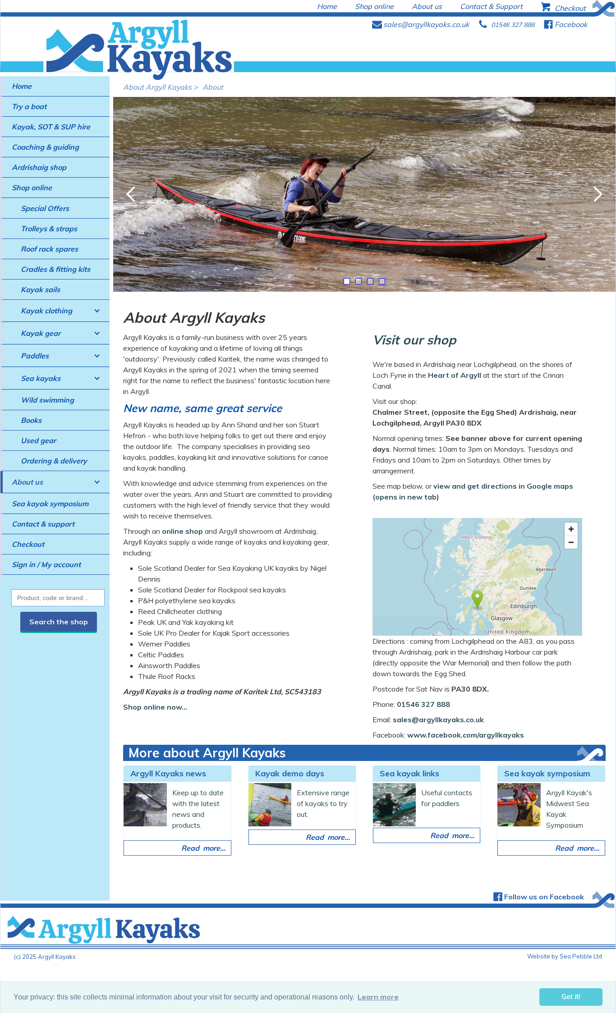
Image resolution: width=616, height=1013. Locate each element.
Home (22, 86)
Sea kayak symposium (50, 503)
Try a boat (29, 106)
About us (27, 481)
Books (31, 420)
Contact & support (43, 523)
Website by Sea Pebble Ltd (564, 956)
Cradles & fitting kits (55, 269)
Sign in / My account (46, 564)
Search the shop (58, 621)
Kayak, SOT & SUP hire (51, 126)
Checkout (28, 544)
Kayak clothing (46, 310)
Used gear (38, 440)
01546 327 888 (423, 704)
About (212, 87)
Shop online (32, 187)
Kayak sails (40, 289)
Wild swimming (47, 399)
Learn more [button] (378, 996)
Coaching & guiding (45, 146)
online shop (182, 531)
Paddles (35, 355)
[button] (55, 311)
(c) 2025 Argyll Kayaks (45, 956)
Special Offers (45, 208)
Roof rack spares (49, 248)
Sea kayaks (40, 378)
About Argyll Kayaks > (160, 87)
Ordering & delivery (54, 460)
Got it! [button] (570, 997)
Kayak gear (40, 333)
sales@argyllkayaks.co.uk (438, 719)
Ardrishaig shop (39, 167)
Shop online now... (155, 706)
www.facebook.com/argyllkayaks (465, 734)
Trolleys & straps (49, 228)
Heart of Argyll (454, 375)
